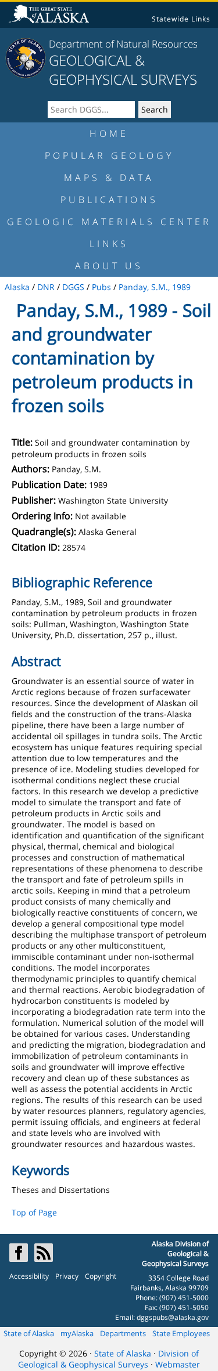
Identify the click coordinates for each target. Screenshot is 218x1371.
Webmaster (177, 1364)
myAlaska (77, 1333)
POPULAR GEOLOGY (109, 155)
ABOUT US (109, 265)
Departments (123, 1333)
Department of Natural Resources (123, 43)
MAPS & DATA (109, 177)
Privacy (66, 1276)
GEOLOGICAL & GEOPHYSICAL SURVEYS (123, 69)
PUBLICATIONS (109, 199)
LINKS (109, 243)
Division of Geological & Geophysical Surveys (108, 1359)
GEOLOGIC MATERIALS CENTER (109, 221)
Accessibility (29, 1276)
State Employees (181, 1333)
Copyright (100, 1276)
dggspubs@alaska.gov (173, 1317)
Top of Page (34, 1212)
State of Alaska (28, 1333)
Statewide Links (181, 19)
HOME (109, 133)
